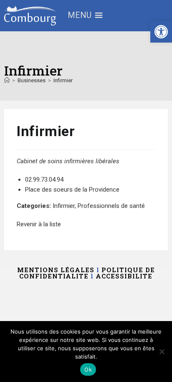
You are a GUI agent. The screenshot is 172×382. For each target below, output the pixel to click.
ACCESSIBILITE (124, 276)
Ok (88, 369)
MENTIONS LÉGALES (55, 270)
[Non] (161, 351)
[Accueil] (7, 80)
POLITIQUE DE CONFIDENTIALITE (87, 273)
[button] (161, 32)
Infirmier (63, 80)
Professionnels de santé (111, 206)
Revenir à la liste (39, 224)
